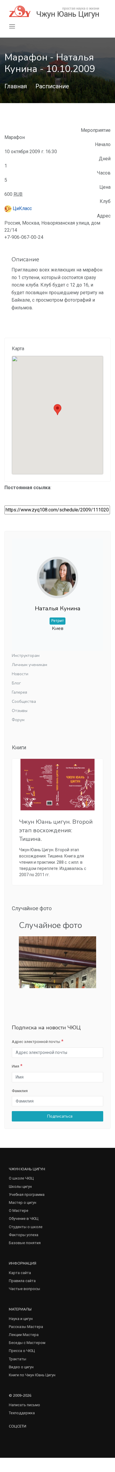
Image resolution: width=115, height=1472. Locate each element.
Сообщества (24, 701)
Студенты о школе (25, 1227)
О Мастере (18, 1210)
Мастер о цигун (22, 1202)
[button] (57, 409)
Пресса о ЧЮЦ (22, 1350)
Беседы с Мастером (27, 1342)
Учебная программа (27, 1194)
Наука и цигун (21, 1318)
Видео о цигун (21, 1367)
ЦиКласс (22, 208)
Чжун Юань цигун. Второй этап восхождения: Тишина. (56, 830)
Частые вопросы (24, 1289)
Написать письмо (24, 1405)
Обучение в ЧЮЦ (23, 1218)
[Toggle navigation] (12, 26)
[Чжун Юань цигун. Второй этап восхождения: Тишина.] (57, 784)
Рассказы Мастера (26, 1326)
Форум (18, 720)
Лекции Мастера (24, 1334)
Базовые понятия (25, 1243)
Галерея (19, 692)
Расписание (52, 86)
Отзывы (19, 710)
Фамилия (20, 1091)
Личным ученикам (29, 665)
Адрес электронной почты (36, 1041)
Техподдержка (22, 1413)
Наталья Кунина (57, 608)
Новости (20, 674)
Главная (15, 86)
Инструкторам (26, 655)
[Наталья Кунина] (57, 572)
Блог (16, 683)
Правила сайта (22, 1281)
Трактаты (17, 1359)
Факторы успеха (23, 1235)
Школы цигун (20, 1186)
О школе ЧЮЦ (21, 1178)
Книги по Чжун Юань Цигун (32, 1375)
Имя (15, 1066)
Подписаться (59, 1116)
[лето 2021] (57, 962)
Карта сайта (20, 1273)
